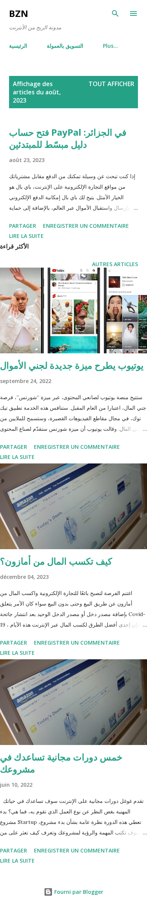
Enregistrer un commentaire (86, 225)
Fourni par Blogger (78, 891)
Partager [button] (22, 225)
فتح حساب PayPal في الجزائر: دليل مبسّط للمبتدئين (67, 138)
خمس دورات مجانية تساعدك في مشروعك (61, 763)
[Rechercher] (115, 13)
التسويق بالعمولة (65, 45)
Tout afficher (111, 84)
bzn (18, 13)
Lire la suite (26, 235)
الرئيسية (18, 45)
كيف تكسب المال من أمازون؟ (56, 561)
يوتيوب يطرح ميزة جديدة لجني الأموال (72, 365)
